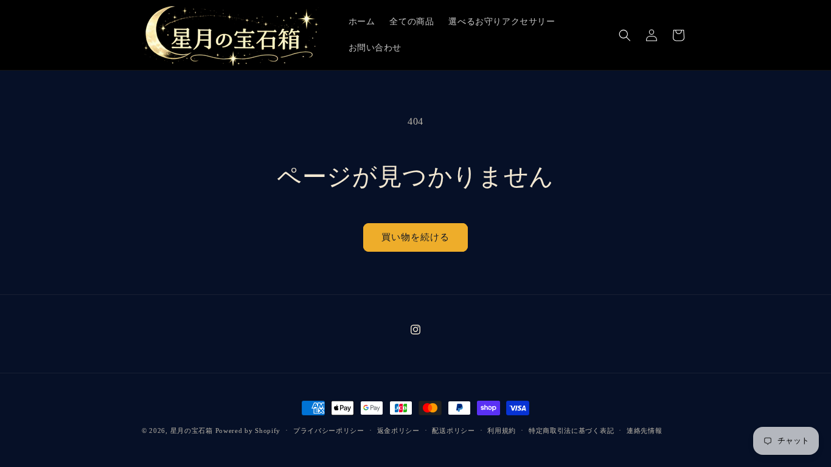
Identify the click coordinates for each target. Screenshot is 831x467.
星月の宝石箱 (191, 430)
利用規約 (501, 430)
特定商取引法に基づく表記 (571, 430)
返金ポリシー (398, 430)
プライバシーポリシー (328, 430)
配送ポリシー (453, 430)
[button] (624, 35)
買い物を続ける (415, 237)
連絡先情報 (644, 430)
